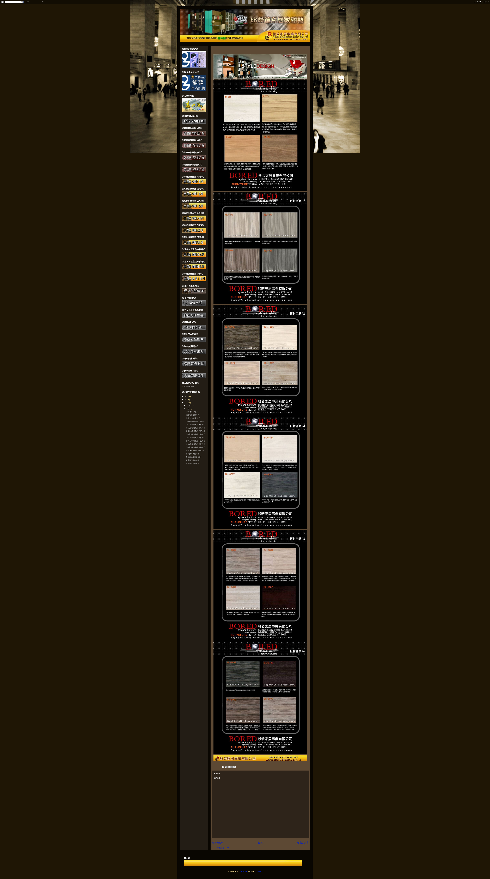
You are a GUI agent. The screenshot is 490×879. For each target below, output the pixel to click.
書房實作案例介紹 (192, 460)
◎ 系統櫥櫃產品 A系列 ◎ (195, 447)
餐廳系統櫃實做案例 (193, 457)
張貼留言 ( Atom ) (223, 848)
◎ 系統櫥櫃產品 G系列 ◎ (195, 428)
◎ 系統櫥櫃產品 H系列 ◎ (195, 425)
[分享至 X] (229, 767)
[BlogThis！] (226, 767)
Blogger (258, 871)
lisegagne (243, 871)
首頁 (260, 842)
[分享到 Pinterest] (234, 767)
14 (186, 403)
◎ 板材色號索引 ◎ (193, 418)
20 (186, 396)
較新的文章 (217, 842)
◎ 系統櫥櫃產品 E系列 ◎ (195, 434)
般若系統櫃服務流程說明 (195, 450)
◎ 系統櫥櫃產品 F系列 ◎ (195, 431)
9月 (188, 409)
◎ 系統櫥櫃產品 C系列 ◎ (195, 441)
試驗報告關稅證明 (192, 415)
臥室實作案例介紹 (192, 463)
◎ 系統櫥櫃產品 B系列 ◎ (195, 444)
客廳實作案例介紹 (192, 454)
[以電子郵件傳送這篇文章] (223, 767)
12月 (189, 406)
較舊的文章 (303, 842)
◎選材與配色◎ (192, 412)
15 (186, 400)
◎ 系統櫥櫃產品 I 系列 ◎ (195, 421)
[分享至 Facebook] (231, 767)
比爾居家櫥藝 (189, 387)
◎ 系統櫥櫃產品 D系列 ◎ (195, 438)
